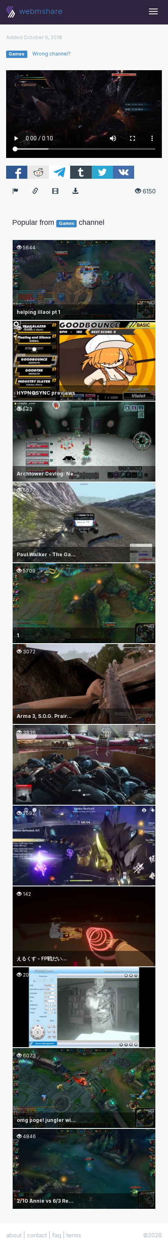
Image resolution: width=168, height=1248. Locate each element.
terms (73, 1235)
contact (37, 1235)
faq (56, 1235)
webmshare (39, 11)
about (14, 1235)
